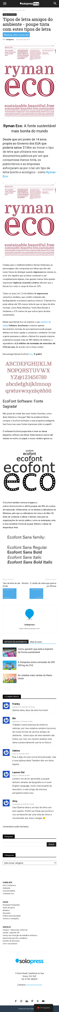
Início (5, 10)
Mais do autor (36, 642)
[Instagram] (21, 998)
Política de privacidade (12, 916)
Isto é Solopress (9, 885)
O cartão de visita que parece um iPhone (43, 584)
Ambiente (6, 888)
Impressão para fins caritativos (15, 938)
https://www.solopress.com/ (29, 628)
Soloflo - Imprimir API (11, 932)
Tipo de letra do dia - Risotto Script (16, 584)
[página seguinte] (9, 688)
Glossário (7, 913)
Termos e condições (11, 918)
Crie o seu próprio (10, 943)
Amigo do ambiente (17, 10)
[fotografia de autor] (29, 621)
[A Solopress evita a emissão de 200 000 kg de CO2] (9, 665)
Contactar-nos (8, 893)
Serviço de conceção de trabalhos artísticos (20, 935)
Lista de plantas (9, 891)
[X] (37, 998)
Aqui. (31, 354)
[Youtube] (43, 998)
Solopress (10, 39)
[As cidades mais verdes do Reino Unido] (9, 678)
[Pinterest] (32, 998)
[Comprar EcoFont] (29, 470)
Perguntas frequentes (11, 905)
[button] (4, 3)
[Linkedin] (26, 998)
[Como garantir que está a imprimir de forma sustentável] (9, 652)
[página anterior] (4, 688)
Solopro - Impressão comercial (15, 930)
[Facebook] (15, 998)
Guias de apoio (9, 907)
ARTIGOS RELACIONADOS (15, 642)
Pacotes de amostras (11, 941)
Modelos (6, 910)
